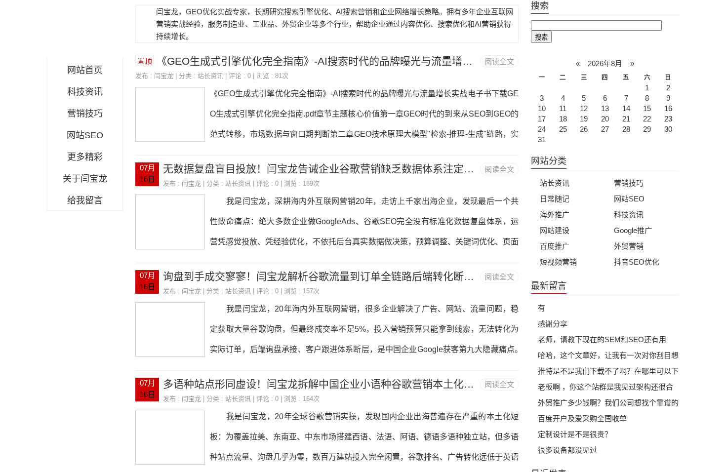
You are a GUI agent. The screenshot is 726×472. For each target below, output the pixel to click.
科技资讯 (85, 92)
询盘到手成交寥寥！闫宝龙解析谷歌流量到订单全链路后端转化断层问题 (329, 276)
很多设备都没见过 (567, 450)
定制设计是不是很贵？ (575, 434)
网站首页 (85, 70)
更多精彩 (85, 157)
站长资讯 (210, 75)
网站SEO (85, 135)
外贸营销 (629, 246)
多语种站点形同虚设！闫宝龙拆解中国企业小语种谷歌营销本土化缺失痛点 (334, 384)
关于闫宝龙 (85, 179)
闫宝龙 (85, 31)
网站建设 (554, 230)
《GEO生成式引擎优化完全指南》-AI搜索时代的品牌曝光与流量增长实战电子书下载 (351, 61)
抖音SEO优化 (636, 262)
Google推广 (633, 230)
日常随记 (554, 199)
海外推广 (554, 214)
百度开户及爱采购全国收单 (582, 418)
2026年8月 (605, 63)
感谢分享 (552, 323)
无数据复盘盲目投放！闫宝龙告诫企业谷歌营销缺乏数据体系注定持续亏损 (334, 168)
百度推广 (554, 246)
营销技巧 (85, 113)
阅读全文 (499, 61)
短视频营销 (558, 262)
